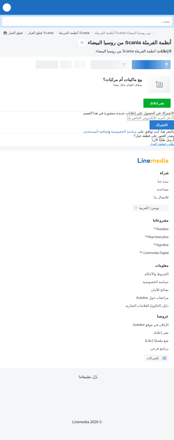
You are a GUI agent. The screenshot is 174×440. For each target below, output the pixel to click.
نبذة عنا (163, 181)
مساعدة (163, 189)
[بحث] (6, 21)
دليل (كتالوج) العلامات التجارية (147, 306)
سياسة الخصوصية (124, 131)
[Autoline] (5, 33)
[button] (7, 7)
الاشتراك (162, 125)
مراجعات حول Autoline (152, 298)
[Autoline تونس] (144, 7)
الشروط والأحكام (157, 274)
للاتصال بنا (161, 197)
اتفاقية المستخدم (96, 131)
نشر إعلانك (157, 103)
